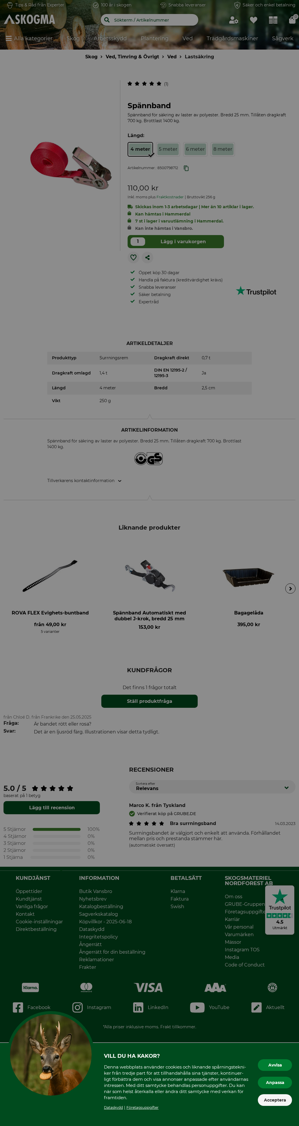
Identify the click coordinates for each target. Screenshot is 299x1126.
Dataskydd (113, 1107)
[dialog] (149, 563)
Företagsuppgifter (142, 1107)
